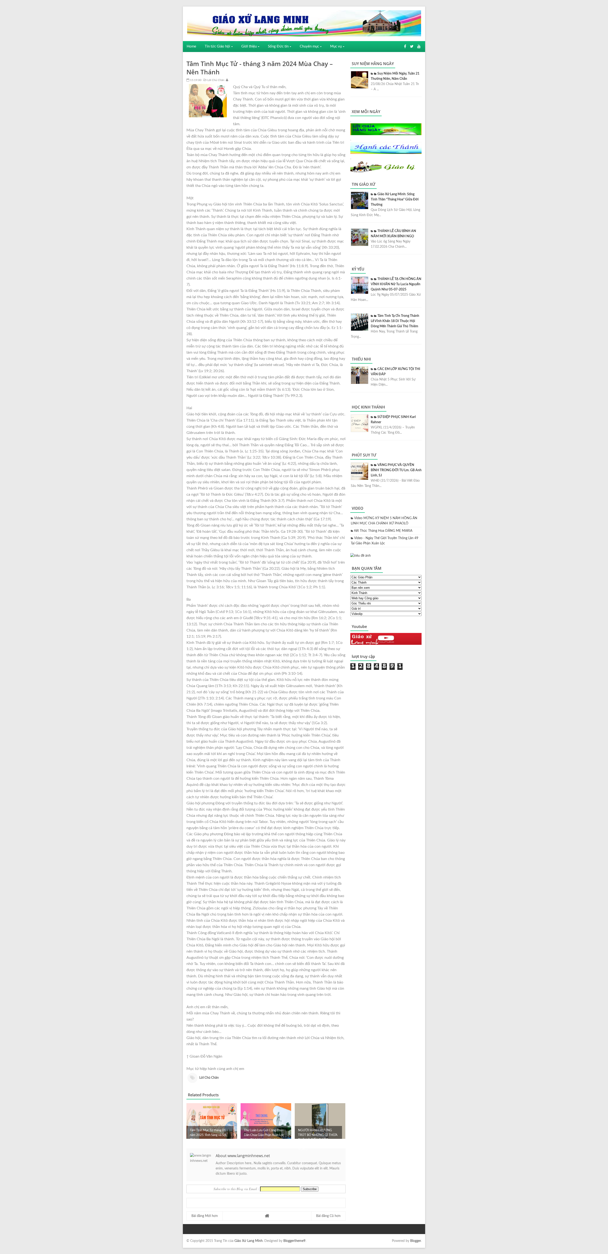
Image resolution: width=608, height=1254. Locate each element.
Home (191, 46)
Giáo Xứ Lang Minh (248, 1241)
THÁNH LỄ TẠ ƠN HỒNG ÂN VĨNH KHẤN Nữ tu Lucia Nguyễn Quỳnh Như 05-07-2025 (396, 284)
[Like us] (405, 46)
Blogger (415, 1241)
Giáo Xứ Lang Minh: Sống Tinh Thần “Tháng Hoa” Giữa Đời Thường (395, 199)
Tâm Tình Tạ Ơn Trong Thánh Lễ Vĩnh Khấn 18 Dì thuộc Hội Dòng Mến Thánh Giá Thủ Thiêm (395, 321)
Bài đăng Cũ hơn (328, 1216)
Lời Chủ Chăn (215, 80)
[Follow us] (411, 46)
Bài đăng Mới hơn (204, 1216)
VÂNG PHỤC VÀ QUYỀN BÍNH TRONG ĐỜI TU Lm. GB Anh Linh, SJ (396, 470)
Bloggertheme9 (294, 1241)
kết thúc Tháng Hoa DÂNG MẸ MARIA (383, 530)
